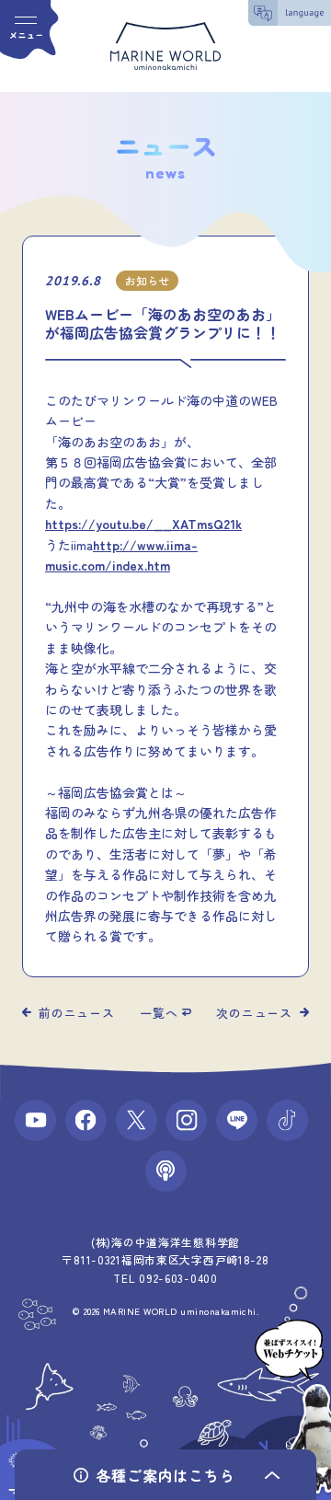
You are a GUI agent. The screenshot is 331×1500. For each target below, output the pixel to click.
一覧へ (158, 1013)
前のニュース (77, 1013)
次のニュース (254, 1013)
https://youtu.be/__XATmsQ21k (143, 523)
